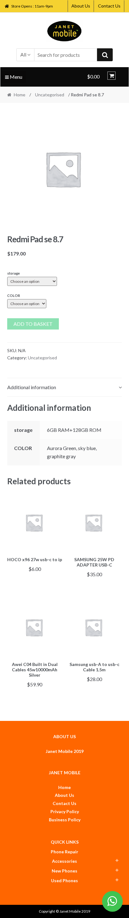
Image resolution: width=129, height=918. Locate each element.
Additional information (31, 387)
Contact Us (109, 5)
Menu (15, 77)
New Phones (64, 870)
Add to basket (33, 324)
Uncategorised (49, 94)
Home (19, 94)
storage (13, 273)
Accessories (64, 861)
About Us (80, 5)
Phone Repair (64, 851)
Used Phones (64, 880)
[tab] (64, 387)
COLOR (13, 295)
